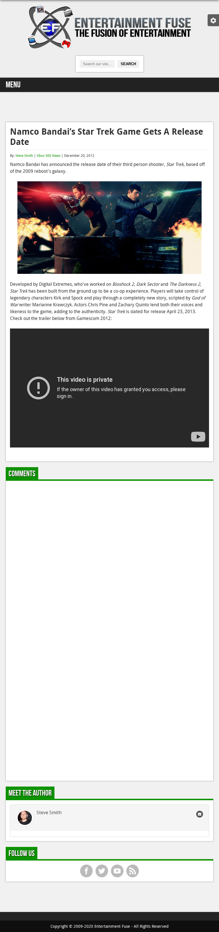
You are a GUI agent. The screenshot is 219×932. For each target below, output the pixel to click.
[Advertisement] (109, 106)
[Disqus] (109, 556)
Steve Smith (24, 155)
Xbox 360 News (48, 155)
